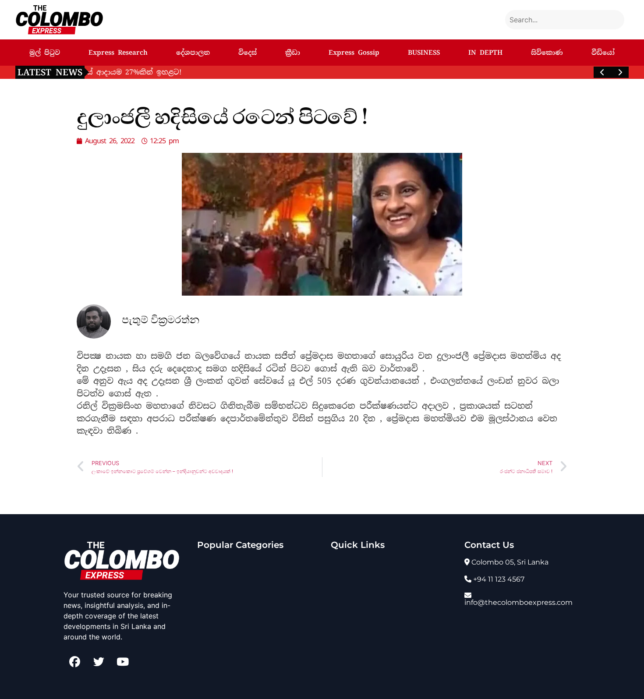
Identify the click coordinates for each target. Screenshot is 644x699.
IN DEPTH (485, 52)
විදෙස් (247, 52)
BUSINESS (424, 52)
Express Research (118, 52)
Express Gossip (354, 52)
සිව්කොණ (547, 52)
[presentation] (602, 72)
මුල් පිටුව (44, 52)
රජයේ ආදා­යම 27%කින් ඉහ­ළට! (152, 72)
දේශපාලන (193, 52)
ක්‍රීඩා (292, 52)
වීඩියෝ (603, 52)
